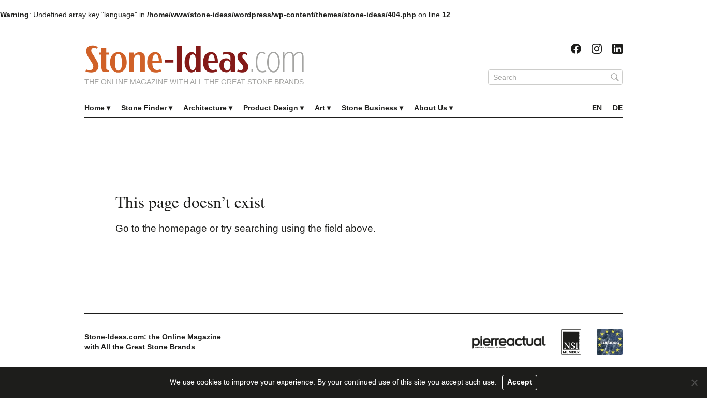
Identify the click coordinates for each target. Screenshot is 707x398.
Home (94, 108)
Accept (519, 382)
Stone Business (369, 108)
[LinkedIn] (617, 49)
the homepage (174, 228)
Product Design (270, 108)
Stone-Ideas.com (194, 59)
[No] (694, 382)
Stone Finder (144, 108)
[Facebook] (576, 49)
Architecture (205, 108)
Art (320, 108)
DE (618, 108)
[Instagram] (597, 49)
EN (597, 108)
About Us (430, 108)
